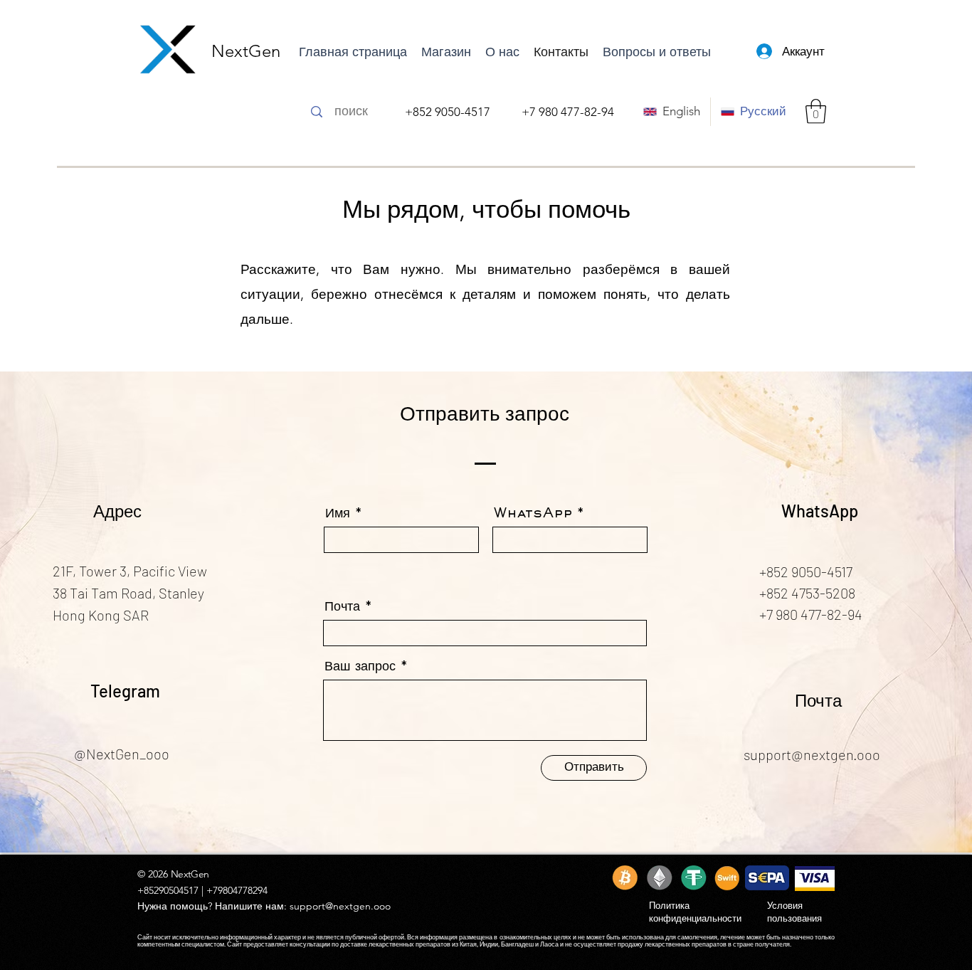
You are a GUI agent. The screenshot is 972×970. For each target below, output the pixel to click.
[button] (815, 111)
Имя (337, 513)
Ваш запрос (360, 666)
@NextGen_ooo (121, 753)
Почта (342, 607)
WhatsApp (533, 513)
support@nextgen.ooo (340, 906)
